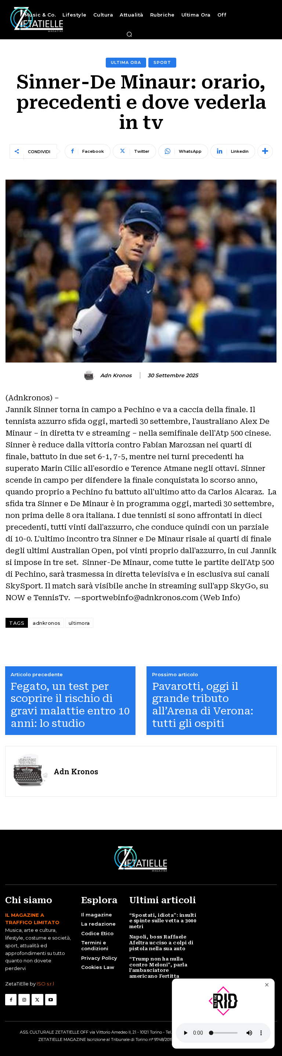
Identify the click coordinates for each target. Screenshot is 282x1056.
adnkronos (47, 623)
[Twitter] (37, 999)
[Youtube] (51, 999)
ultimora (79, 623)
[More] (265, 151)
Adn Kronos (115, 375)
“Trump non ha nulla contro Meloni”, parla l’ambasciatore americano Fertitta (158, 967)
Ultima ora (126, 62)
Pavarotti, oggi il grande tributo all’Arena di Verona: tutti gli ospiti (202, 704)
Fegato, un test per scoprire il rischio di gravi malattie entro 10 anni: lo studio (70, 704)
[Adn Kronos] (90, 375)
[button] (129, 34)
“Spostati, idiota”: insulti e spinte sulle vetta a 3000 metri (162, 920)
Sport (162, 62)
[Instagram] (24, 999)
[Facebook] (11, 999)
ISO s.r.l (45, 984)
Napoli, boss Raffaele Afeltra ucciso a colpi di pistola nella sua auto (161, 942)
